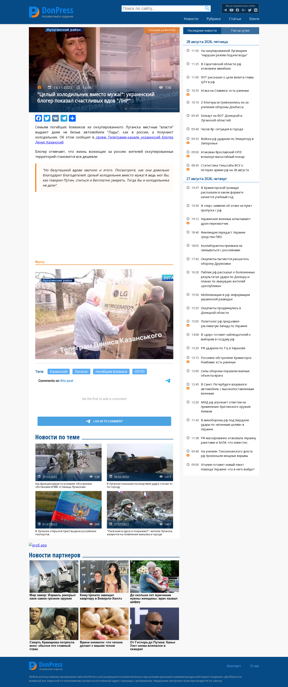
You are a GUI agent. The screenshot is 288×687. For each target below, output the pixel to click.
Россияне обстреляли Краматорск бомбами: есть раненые (221, 359)
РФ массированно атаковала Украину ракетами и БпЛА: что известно (221, 440)
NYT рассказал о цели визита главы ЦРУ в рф (221, 79)
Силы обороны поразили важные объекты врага (221, 373)
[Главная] (34, 12)
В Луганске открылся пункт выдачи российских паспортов (68, 513)
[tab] (202, 30)
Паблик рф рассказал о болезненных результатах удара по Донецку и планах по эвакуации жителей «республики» (221, 278)
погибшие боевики (111, 371)
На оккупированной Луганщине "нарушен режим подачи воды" (221, 52)
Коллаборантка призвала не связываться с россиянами (221, 247)
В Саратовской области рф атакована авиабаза (221, 66)
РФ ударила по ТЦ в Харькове (221, 348)
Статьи (235, 18)
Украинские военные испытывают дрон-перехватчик (221, 221)
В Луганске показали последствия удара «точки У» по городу (140, 466)
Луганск (81, 371)
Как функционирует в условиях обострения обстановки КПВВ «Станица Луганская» (68, 466)
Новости (191, 18)
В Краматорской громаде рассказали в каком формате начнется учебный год (221, 191)
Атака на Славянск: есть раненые (221, 91)
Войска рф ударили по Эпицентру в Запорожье (221, 140)
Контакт (234, 666)
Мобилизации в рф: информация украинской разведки (221, 296)
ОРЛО (139, 371)
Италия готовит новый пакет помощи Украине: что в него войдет (221, 466)
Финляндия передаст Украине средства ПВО (221, 234)
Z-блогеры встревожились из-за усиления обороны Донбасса (221, 104)
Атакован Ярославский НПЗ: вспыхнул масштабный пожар (221, 154)
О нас (254, 666)
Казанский (58, 371)
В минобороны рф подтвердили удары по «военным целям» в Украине (221, 424)
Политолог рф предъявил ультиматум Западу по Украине (221, 323)
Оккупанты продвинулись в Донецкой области (221, 310)
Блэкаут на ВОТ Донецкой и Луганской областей (221, 117)
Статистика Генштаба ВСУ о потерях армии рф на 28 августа (221, 167)
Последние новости (202, 30)
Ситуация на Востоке (161, 30)
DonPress (57, 10)
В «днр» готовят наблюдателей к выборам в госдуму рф (221, 336)
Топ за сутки (240, 30)
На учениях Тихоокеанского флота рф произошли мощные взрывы (221, 453)
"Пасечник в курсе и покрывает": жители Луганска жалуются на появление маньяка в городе (140, 513)
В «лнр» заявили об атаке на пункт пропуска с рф (221, 207)
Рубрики (214, 18)
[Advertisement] (104, 225)
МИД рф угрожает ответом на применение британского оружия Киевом (221, 406)
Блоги (254, 18)
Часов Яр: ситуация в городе (221, 129)
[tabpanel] (221, 255)
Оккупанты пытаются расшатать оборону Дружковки (221, 261)
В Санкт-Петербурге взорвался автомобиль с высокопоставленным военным (221, 388)
